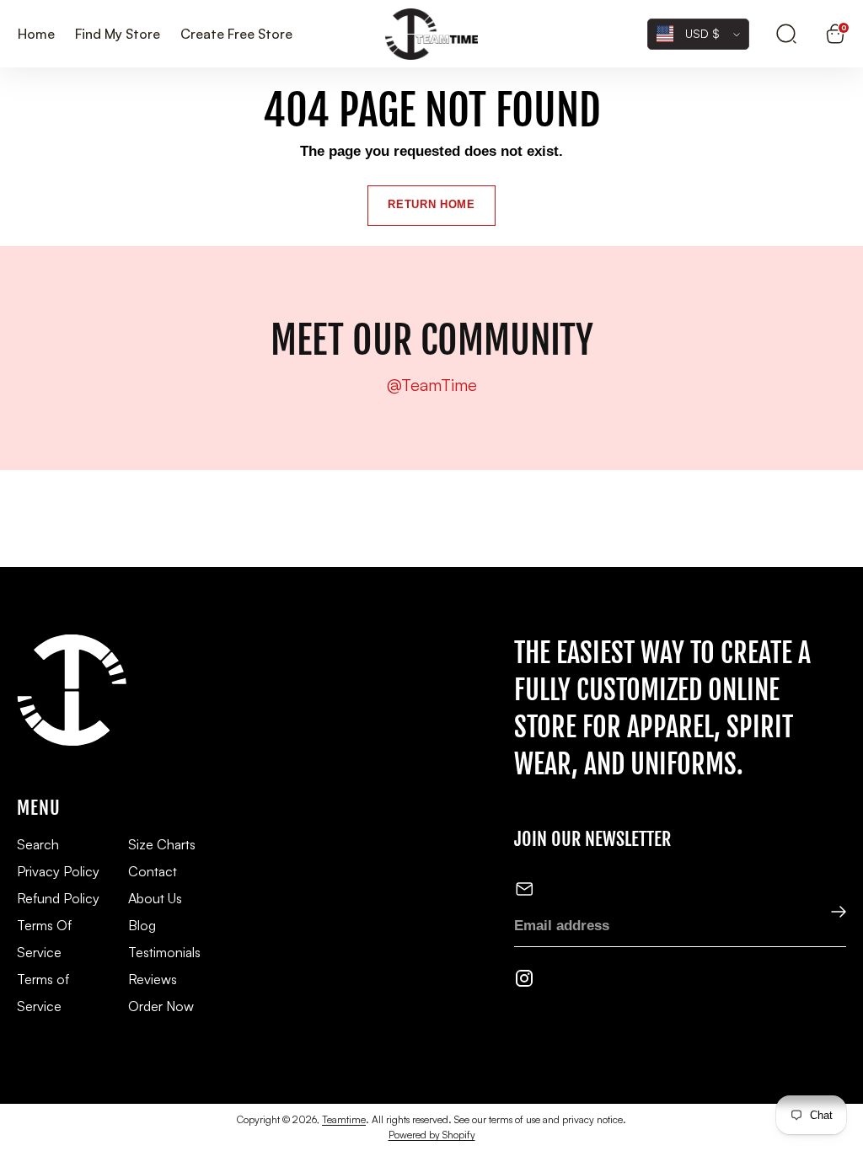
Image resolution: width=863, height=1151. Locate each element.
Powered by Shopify (432, 1134)
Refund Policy (58, 898)
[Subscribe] (827, 913)
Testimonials (164, 952)
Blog (142, 925)
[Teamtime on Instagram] (524, 981)
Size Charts (162, 844)
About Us (155, 898)
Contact (152, 871)
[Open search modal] (786, 34)
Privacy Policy (58, 871)
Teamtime (344, 1119)
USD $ (702, 33)
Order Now (161, 1006)
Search (38, 844)
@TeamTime (432, 385)
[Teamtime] (431, 34)
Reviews (152, 979)
